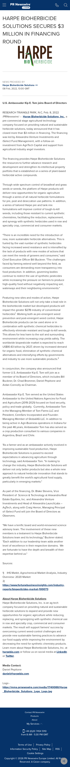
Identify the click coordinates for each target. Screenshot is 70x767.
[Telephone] (57, 5)
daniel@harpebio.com (16, 674)
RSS (57, 749)
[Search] (65, 5)
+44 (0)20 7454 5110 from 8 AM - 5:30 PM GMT (34, 732)
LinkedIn (62, 652)
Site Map (46, 749)
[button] (35, 56)
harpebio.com (11, 652)
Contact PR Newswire (35, 712)
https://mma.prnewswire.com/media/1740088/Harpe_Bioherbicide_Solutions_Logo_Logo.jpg (35, 689)
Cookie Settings (35, 753)
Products (35, 716)
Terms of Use (25, 745)
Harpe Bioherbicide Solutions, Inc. (43, 116)
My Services (33, 724)
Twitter (10, 656)
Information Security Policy (24, 749)
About (34, 719)
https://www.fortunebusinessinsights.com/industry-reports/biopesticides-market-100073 (33, 587)
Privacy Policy (43, 745)
